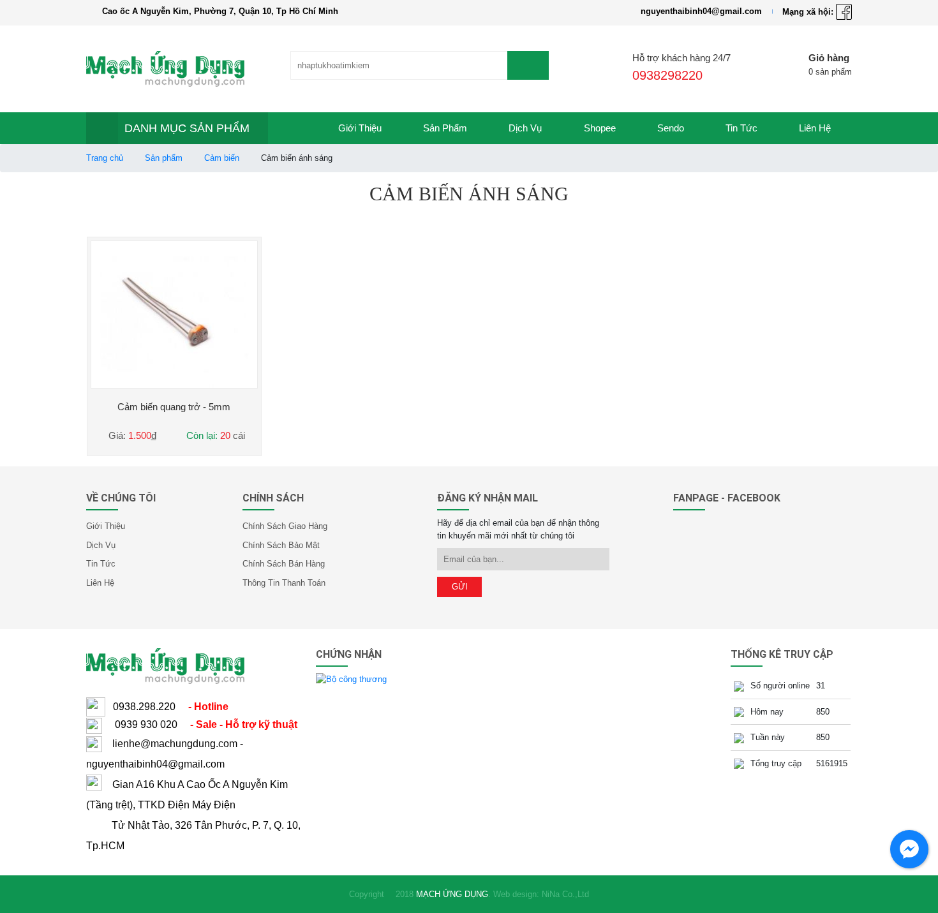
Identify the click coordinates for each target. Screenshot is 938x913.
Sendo (670, 127)
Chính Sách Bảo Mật (281, 545)
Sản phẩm (445, 127)
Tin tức (741, 127)
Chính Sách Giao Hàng (284, 526)
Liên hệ (815, 127)
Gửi (460, 586)
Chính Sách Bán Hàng (283, 563)
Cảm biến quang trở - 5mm (173, 406)
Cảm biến (221, 158)
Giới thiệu (360, 127)
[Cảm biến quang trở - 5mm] (174, 315)
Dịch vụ (525, 127)
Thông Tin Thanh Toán (283, 583)
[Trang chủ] (293, 128)
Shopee (600, 127)
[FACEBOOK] (844, 11)
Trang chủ (104, 158)
